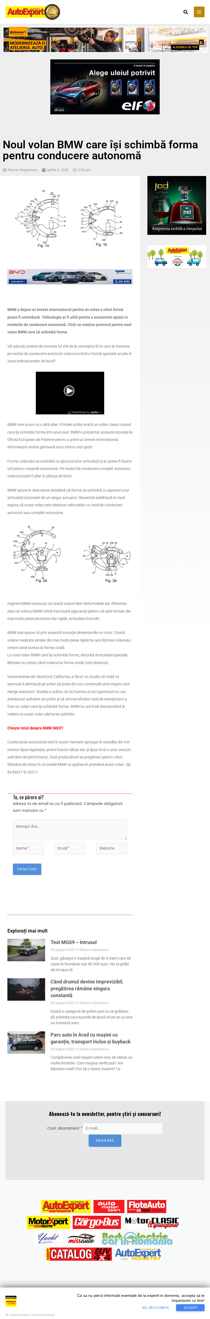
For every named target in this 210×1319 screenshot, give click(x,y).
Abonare (105, 1140)
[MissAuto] (82, 1238)
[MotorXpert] (48, 1222)
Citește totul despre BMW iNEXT (35, 728)
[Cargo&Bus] (97, 1222)
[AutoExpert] (66, 1206)
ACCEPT (190, 1308)
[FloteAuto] (146, 1206)
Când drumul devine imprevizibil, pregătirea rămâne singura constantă (87, 988)
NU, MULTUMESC (156, 1308)
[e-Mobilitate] (137, 1238)
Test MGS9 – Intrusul (74, 942)
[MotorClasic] (152, 1222)
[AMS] (109, 1206)
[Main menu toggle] (199, 12)
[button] (185, 12)
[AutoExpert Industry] (138, 1254)
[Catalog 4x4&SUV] (79, 1254)
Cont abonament (65, 1128)
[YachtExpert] (48, 1238)
